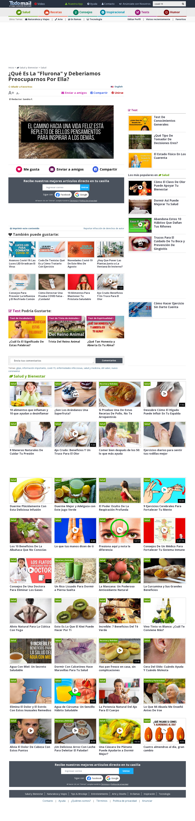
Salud (26, 12)
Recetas (56, 12)
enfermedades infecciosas (70, 368)
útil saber (105, 368)
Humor (174, 12)
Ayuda (93, 3)
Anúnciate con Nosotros (137, 3)
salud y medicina (92, 368)
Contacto (109, 3)
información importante (34, 368)
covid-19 (51, 368)
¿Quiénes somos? (81, 800)
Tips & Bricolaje (79, 793)
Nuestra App (75, 3)
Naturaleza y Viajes (38, 19)
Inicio (11, 67)
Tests (144, 12)
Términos (74, 200)
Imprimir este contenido (26, 228)
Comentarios (109, 360)
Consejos (85, 12)
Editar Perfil (134, 19)
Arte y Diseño (119, 793)
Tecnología (96, 19)
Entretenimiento (99, 793)
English (119, 86)
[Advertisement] (97, 44)
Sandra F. (28, 99)
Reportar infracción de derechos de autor (103, 228)
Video (41, 4)
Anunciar (147, 800)
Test (16, 310)
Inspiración (149, 793)
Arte (60, 19)
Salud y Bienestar (28, 67)
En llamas (76, 19)
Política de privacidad (88, 200)
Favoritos (181, 19)
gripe (18, 368)
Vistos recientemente (158, 19)
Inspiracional (115, 12)
